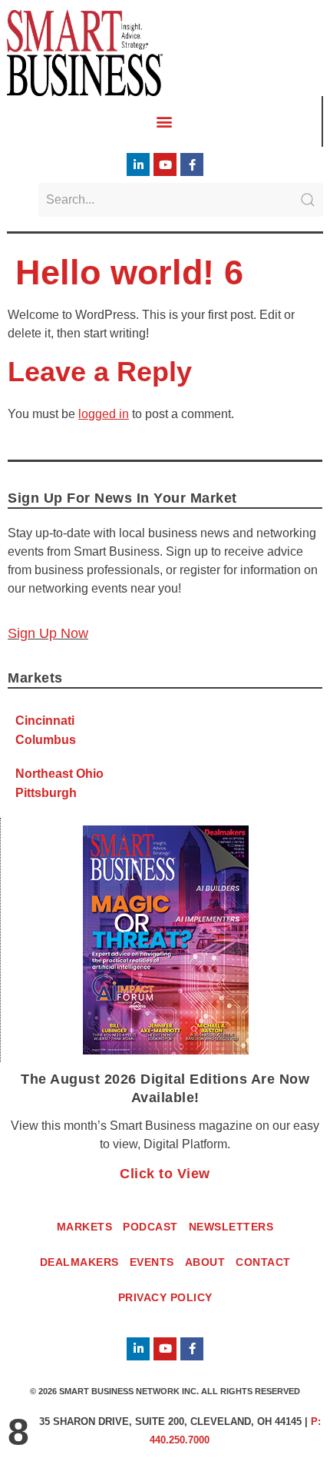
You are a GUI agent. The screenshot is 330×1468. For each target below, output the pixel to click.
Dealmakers (79, 1262)
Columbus (45, 739)
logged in (103, 413)
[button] (164, 121)
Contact (263, 1262)
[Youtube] (165, 164)
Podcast (150, 1227)
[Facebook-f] (191, 164)
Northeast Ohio (59, 773)
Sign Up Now (48, 633)
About (205, 1262)
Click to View (165, 1173)
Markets (85, 1227)
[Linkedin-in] (138, 164)
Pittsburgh (46, 792)
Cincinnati (44, 720)
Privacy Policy (165, 1297)
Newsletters (231, 1227)
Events (152, 1262)
